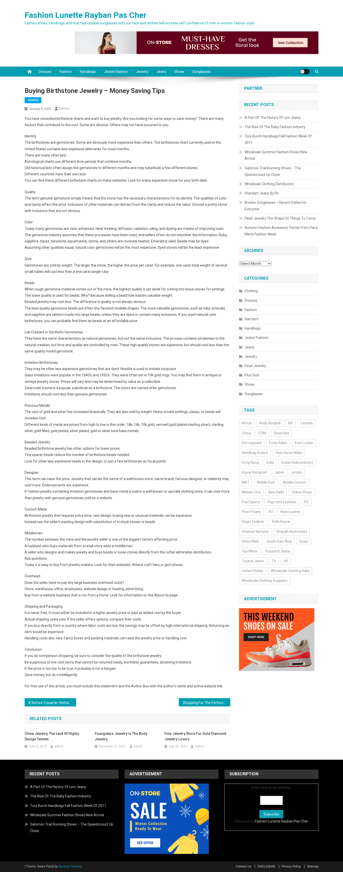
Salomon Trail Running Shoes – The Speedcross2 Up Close (273, 171)
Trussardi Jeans (277, 551)
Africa (247, 423)
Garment (252, 319)
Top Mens (249, 551)
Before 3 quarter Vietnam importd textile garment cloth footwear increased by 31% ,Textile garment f (54, 703)
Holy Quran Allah (289, 453)
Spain (303, 541)
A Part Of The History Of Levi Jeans (273, 118)
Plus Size (252, 375)
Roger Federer (253, 522)
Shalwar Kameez (255, 532)
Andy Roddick (270, 423)
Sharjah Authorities (291, 532)
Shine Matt (250, 541)
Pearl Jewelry (255, 366)
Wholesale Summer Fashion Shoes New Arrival (276, 155)
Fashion (66, 72)
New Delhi (276, 492)
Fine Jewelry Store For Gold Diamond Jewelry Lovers (195, 736)
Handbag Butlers (255, 453)
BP (290, 423)
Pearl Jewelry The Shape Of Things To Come (280, 218)
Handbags (88, 72)
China (246, 433)
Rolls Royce (281, 522)
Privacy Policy (291, 866)
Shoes (179, 72)
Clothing (251, 291)
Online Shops (302, 492)
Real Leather (290, 512)
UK (285, 561)
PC (306, 502)
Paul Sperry (251, 502)
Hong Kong (250, 462)
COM (262, 433)
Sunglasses (201, 72)
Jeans (161, 72)
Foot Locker (304, 443)
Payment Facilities (282, 502)
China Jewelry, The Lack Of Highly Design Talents (52, 736)
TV (273, 561)
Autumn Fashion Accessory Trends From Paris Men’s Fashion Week (281, 231)
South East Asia (279, 541)
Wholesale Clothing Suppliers (265, 581)
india (270, 462)
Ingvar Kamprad (254, 472)
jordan (297, 472)
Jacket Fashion (116, 72)
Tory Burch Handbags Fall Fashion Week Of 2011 (278, 139)
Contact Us (243, 866)
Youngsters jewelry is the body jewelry (121, 736)
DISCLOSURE (266, 866)
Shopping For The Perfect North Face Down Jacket (206, 703)
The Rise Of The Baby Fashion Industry (275, 127)
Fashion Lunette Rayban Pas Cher (85, 15)
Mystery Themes (70, 866)
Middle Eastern (294, 482)
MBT (245, 482)
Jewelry (142, 72)
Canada (306, 423)
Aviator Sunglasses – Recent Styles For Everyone (276, 205)
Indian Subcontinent (297, 462)
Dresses (45, 72)
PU (270, 512)
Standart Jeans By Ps (262, 193)
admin (64, 109)
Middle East (266, 482)
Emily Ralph (278, 443)
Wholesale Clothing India (290, 571)
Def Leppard (251, 443)
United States (252, 571)
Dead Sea (281, 433)
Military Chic (251, 492)
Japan (279, 472)
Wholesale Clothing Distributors (269, 184)
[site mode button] (305, 71)
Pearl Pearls (251, 512)
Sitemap (312, 866)
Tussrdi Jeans (253, 561)
